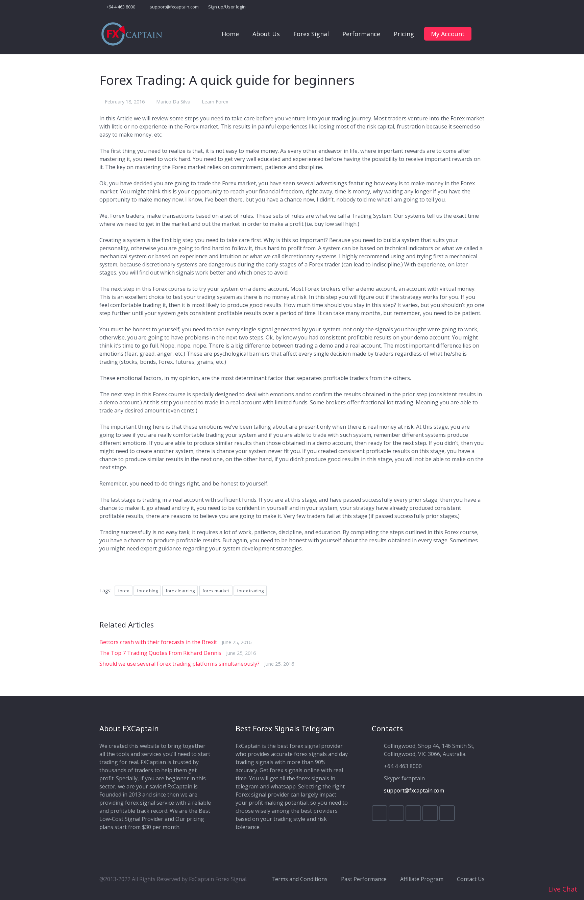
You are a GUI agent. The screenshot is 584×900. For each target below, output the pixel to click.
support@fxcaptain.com (174, 7)
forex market (215, 591)
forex (123, 591)
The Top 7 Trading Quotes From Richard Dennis (160, 653)
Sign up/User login (227, 7)
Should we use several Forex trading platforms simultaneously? (179, 663)
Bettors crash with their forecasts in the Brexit (158, 642)
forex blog (147, 591)
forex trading (250, 591)
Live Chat (561, 889)
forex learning (180, 591)
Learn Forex (215, 101)
